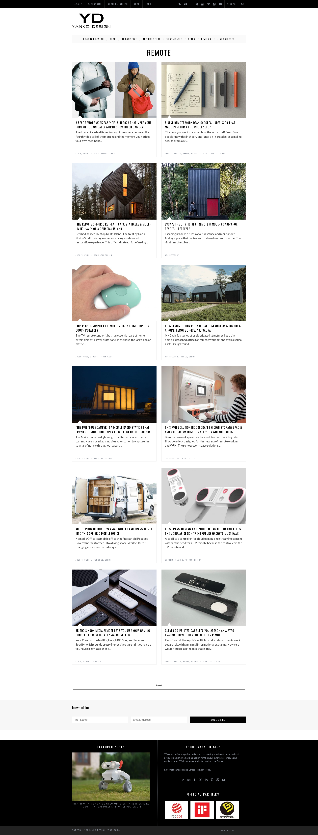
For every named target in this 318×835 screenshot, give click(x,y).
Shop (112, 153)
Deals (191, 39)
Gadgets (177, 153)
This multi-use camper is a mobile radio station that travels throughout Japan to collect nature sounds (113, 429)
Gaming (179, 560)
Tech (113, 39)
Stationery (222, 153)
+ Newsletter (226, 39)
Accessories (82, 356)
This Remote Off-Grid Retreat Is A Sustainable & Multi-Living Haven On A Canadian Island (114, 226)
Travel (108, 458)
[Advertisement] (185, 20)
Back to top (226, 830)
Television (215, 661)
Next (159, 685)
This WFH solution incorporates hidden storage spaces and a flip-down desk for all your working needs (203, 429)
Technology (107, 356)
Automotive (129, 39)
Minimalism (97, 458)
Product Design (93, 39)
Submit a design (118, 4)
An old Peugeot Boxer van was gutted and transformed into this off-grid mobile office (114, 531)
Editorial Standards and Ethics (179, 769)
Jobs (148, 4)
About (78, 4)
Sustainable (174, 39)
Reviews (206, 39)
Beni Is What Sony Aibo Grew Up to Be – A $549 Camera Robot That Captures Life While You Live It (111, 805)
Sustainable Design (101, 255)
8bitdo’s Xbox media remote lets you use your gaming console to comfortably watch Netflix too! (113, 632)
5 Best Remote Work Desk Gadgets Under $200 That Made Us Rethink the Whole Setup (200, 124)
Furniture (170, 458)
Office (86, 153)
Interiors (182, 458)
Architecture (151, 39)
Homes (184, 356)
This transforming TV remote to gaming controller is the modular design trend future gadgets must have (203, 531)
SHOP (137, 4)
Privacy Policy (204, 769)
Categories (95, 4)
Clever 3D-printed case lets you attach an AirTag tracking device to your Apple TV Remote (199, 632)
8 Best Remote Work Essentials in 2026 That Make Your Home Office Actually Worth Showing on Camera (114, 124)
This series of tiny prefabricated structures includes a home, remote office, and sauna (203, 328)
